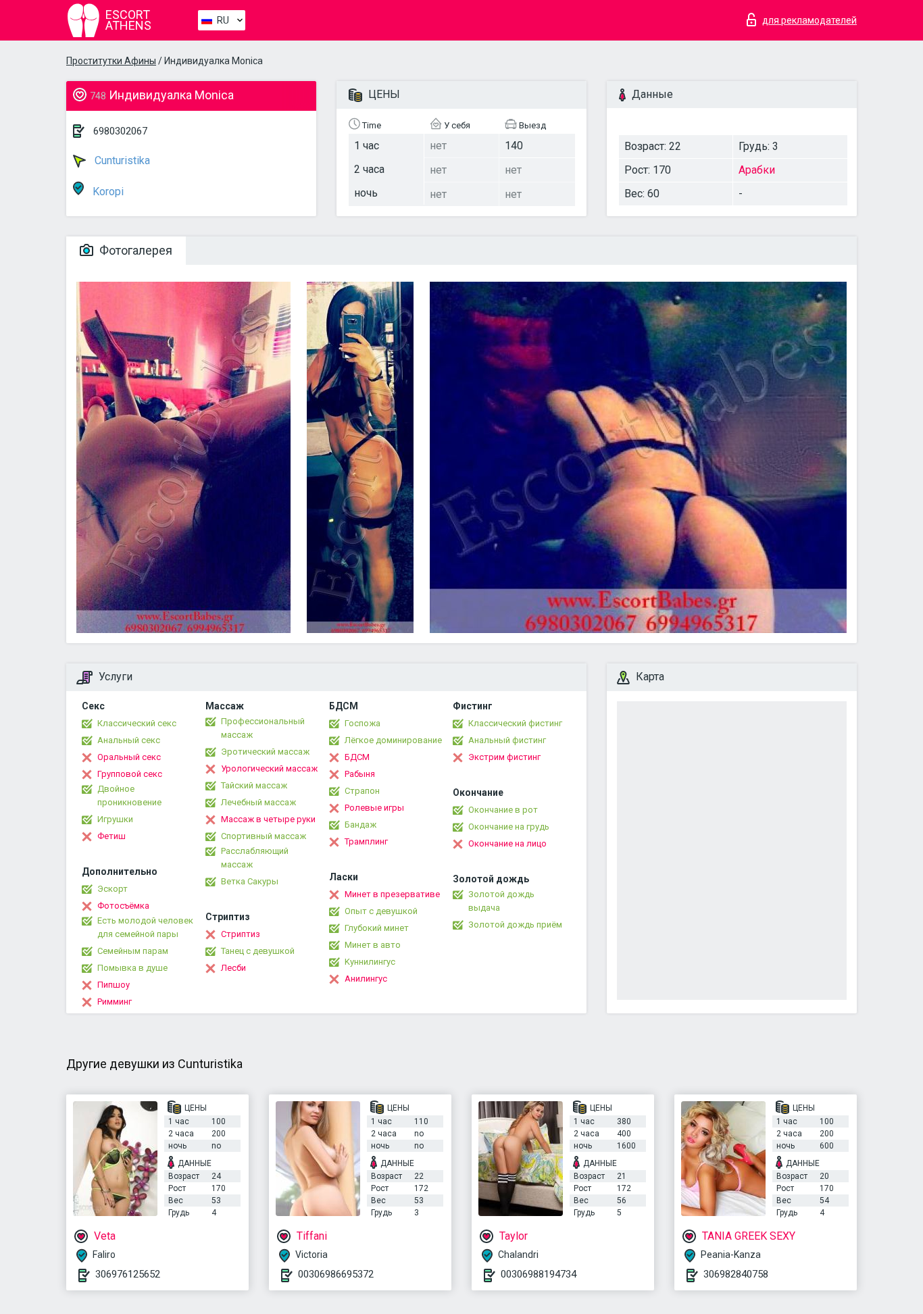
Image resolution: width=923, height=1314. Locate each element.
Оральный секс (129, 757)
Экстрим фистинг (504, 757)
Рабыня (360, 774)
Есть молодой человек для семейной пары (145, 927)
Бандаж (360, 824)
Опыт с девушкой (381, 911)
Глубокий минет (377, 928)
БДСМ (357, 757)
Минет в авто (373, 945)
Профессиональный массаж (263, 728)
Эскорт (112, 889)
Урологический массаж (269, 768)
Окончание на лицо (507, 843)
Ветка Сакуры (249, 881)
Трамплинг (366, 841)
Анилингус (366, 979)
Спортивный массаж (263, 836)
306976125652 (127, 1274)
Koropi (107, 191)
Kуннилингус (370, 962)
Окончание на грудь (508, 827)
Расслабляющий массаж (255, 857)
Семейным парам (132, 951)
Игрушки (115, 819)
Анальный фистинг (507, 740)
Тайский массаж (254, 785)
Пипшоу (113, 985)
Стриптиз (240, 934)
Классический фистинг (515, 723)
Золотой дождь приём (515, 924)
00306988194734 (538, 1274)
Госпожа (362, 723)
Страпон (362, 791)
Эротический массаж (265, 752)
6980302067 (120, 131)
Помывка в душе (132, 968)
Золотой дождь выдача (501, 901)
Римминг (114, 1001)
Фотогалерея (134, 250)
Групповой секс (129, 774)
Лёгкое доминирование (393, 740)
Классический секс (136, 723)
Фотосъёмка (123, 906)
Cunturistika (121, 160)
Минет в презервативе (392, 894)
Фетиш (111, 836)
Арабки (757, 169)
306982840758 (735, 1274)
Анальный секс (128, 740)
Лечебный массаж (258, 802)
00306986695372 (336, 1274)
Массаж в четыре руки (268, 819)
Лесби (233, 968)
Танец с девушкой (258, 951)
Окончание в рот (503, 810)
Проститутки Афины (111, 60)
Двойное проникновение (129, 795)
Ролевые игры (374, 808)
